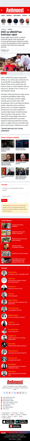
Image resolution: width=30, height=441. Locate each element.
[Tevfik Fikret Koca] (4, 309)
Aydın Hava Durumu (8, 399)
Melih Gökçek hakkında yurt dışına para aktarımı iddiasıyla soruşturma (7, 163)
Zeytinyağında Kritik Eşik (15, 310)
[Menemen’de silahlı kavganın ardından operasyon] (7, 143)
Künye (15, 416)
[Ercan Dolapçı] (4, 273)
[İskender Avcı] (4, 337)
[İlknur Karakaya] (4, 352)
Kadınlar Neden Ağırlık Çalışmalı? (17, 345)
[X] (7, 393)
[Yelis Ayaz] (4, 323)
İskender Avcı (12, 336)
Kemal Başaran (12, 300)
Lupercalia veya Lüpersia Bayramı (17, 353)
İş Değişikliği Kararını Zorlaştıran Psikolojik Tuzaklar (17, 367)
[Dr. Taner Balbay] (4, 330)
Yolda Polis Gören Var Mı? (15, 288)
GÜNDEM (9, 15)
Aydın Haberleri (6, 413)
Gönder (4, 200)
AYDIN (3, 15)
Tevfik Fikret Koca (13, 308)
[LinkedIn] (15, 393)
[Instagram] (12, 393)
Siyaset (21, 413)
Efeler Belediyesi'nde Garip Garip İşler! (17, 374)
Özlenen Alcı (12, 286)
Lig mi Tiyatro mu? (13, 331)
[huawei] (15, 426)
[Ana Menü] (1, 10)
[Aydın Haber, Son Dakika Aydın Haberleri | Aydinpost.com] (15, 10)
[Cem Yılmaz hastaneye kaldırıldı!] (22, 157)
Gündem (10, 29)
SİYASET (24, 15)
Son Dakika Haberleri (8, 407)
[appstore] (8, 422)
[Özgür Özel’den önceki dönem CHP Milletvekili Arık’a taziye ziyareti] (22, 171)
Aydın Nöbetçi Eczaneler (9, 397)
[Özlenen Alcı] (4, 287)
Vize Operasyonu (13, 296)
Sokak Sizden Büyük (13, 324)
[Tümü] (28, 268)
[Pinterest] (9, 393)
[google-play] (21, 422)
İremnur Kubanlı (13, 315)
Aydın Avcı (11, 294)
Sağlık (12, 414)
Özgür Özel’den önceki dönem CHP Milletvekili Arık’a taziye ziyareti (21, 177)
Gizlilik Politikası (6, 418)
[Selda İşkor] (4, 344)
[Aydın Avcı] (4, 295)
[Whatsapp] (26, 393)
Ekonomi (18, 414)
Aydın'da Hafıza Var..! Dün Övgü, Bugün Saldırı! (16, 338)
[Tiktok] (20, 393)
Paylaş (4, 73)
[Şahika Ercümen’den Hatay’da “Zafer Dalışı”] (22, 143)
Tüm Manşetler (6, 405)
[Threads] (23, 393)
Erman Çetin (11, 371)
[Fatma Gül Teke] (4, 359)
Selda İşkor (11, 344)
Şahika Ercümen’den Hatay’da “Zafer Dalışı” (21, 149)
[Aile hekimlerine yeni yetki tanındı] (7, 171)
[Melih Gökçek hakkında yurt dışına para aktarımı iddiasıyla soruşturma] (7, 157)
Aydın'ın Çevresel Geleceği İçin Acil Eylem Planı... (17, 302)
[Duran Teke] (4, 280)
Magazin (25, 414)
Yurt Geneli (14, 413)
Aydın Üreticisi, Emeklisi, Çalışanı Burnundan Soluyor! (17, 281)
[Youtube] (18, 393)
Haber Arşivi (6, 408)
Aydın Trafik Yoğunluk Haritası (10, 402)
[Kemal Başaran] (4, 302)
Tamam (18, 439)
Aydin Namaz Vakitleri (8, 400)
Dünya (3, 416)
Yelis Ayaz (11, 322)
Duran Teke (11, 278)
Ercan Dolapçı (12, 272)
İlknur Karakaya (13, 351)
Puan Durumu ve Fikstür (8, 404)
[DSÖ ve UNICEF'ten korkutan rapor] (15, 62)
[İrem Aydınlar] (4, 366)
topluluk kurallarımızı (15, 205)
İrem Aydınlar (12, 364)
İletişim (21, 416)
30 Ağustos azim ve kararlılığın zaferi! (18, 274)
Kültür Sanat (5, 414)
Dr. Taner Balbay (13, 329)
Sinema (9, 416)
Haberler (3, 29)
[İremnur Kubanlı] (4, 316)
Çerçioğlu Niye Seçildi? (14, 360)
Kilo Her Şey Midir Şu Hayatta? (16, 317)
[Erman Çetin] (4, 373)
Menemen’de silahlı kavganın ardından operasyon (5, 150)
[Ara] (28, 10)
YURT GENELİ (17, 15)
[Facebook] (4, 393)
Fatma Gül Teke (12, 358)
